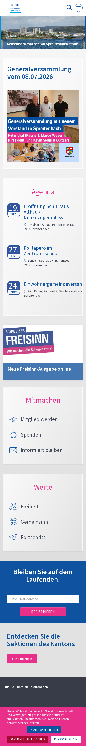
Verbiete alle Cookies (29, 739)
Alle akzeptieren (45, 730)
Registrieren (43, 612)
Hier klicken (22, 658)
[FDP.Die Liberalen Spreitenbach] (15, 10)
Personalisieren (65, 739)
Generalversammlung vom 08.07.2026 (39, 72)
